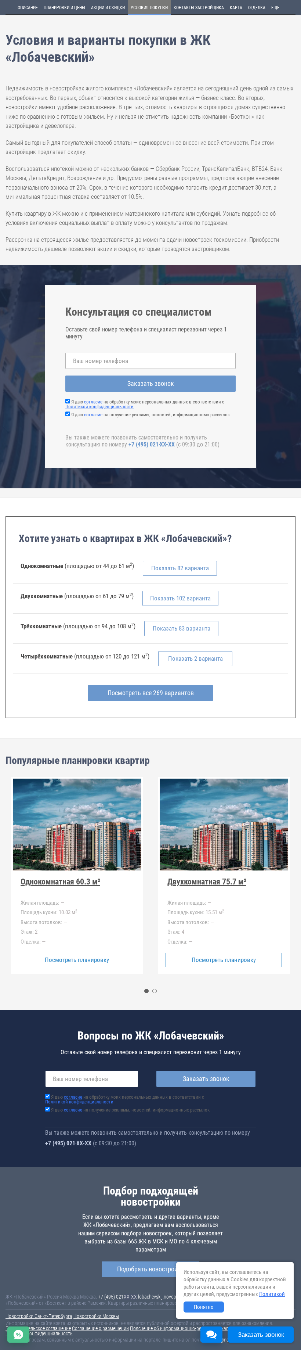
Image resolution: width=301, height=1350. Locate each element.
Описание (28, 7)
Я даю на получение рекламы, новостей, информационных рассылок (150, 414)
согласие (93, 402)
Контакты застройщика (199, 7)
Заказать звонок (150, 383)
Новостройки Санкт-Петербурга (39, 1316)
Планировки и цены (64, 7)
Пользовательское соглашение (38, 1328)
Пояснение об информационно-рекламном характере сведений (196, 1328)
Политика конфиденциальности (39, 1333)
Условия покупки (149, 7)
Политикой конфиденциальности (99, 406)
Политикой (272, 1294)
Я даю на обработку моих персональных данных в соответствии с (144, 404)
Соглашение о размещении (100, 1328)
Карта (236, 7)
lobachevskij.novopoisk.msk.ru (168, 1297)
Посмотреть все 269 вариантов (151, 693)
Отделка (256, 7)
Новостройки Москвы (96, 1316)
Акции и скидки (108, 7)
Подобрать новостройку (150, 1269)
